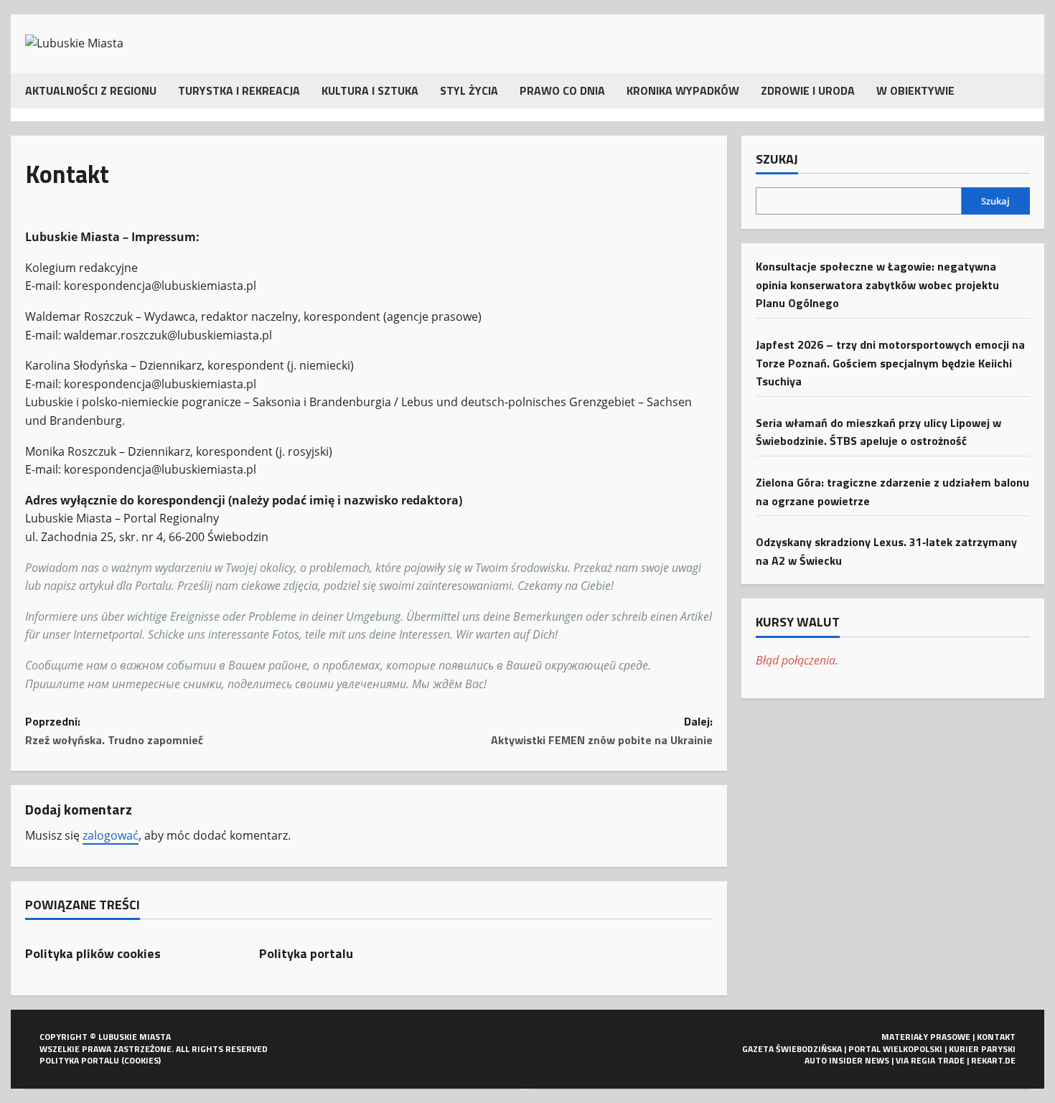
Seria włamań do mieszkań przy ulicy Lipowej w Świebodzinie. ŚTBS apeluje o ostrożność (878, 431)
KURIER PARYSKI (982, 1049)
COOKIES (141, 1060)
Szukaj (777, 159)
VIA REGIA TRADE (930, 1060)
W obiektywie (915, 90)
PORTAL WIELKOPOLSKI (895, 1049)
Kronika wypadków (683, 90)
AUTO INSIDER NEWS (847, 1060)
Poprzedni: (114, 730)
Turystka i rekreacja (239, 90)
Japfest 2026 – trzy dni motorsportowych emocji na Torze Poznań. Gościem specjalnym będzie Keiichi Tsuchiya (890, 362)
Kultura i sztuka (370, 90)
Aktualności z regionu (90, 90)
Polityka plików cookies (93, 953)
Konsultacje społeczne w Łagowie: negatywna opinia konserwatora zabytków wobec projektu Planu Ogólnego (877, 284)
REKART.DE (993, 1060)
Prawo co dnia (562, 90)
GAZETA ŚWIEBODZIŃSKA (792, 1049)
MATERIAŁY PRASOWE (925, 1036)
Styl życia (469, 90)
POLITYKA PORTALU (79, 1060)
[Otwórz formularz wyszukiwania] (1025, 91)
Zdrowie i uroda (808, 90)
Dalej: (602, 730)
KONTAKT (996, 1036)
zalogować (111, 835)
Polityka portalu (306, 953)
